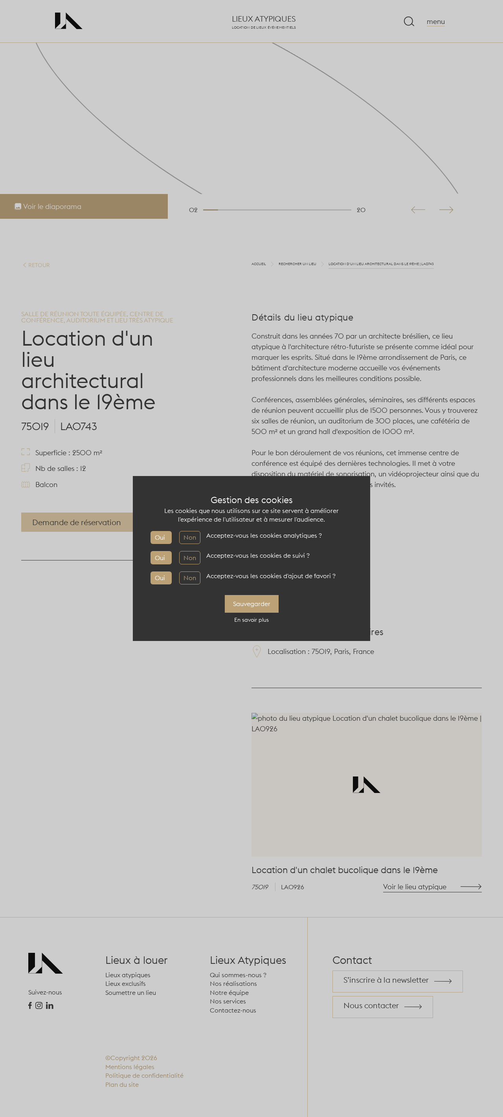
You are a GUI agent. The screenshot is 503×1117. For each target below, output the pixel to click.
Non (190, 537)
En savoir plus (251, 619)
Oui (160, 537)
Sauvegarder (251, 604)
